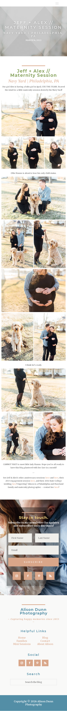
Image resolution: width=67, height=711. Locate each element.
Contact (45, 640)
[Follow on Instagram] (17, 576)
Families (22, 640)
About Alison (45, 644)
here (47, 478)
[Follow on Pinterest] (39, 576)
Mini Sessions (22, 644)
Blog (45, 637)
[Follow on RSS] (50, 576)
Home (22, 637)
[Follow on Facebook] (28, 576)
